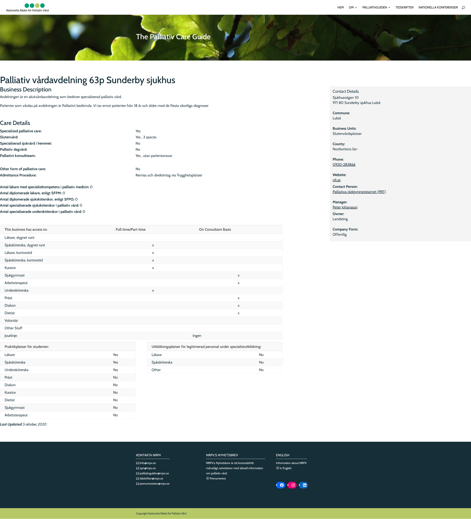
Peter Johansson (345, 207)
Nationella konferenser (438, 7)
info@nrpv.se (147, 463)
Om (351, 7)
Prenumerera (217, 478)
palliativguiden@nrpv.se (154, 473)
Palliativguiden (374, 7)
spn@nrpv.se (147, 468)
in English (285, 468)
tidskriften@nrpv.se (151, 478)
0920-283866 (344, 164)
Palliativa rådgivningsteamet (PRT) (359, 191)
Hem (340, 7)
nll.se (337, 180)
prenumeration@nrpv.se (154, 483)
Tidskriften (405, 7)
